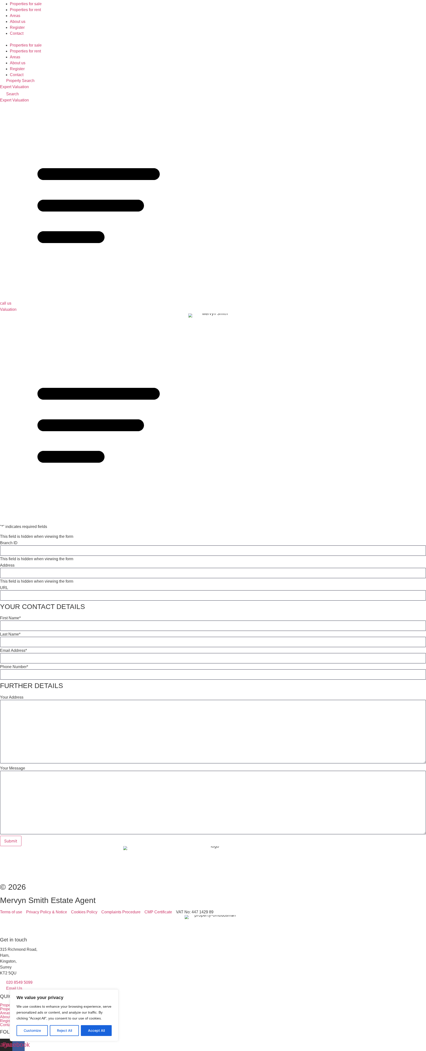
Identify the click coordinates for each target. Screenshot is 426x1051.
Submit (10, 840)
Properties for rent (25, 10)
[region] (64, 1015)
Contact (16, 33)
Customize (32, 1030)
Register (17, 27)
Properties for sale (26, 4)
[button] (213, 39)
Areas (15, 16)
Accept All (96, 1030)
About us (17, 21)
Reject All (64, 1030)
